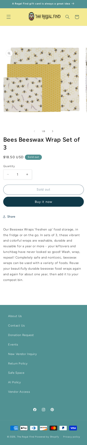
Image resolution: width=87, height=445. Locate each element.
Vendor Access (19, 392)
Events (13, 344)
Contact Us (16, 325)
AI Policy (14, 382)
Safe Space (16, 373)
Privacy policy (71, 436)
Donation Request (21, 335)
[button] (8, 17)
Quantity (9, 166)
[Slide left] (34, 131)
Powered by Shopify (47, 436)
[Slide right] (52, 131)
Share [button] (11, 216)
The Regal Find (25, 436)
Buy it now (43, 202)
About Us (15, 316)
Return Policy (18, 363)
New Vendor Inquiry (22, 354)
